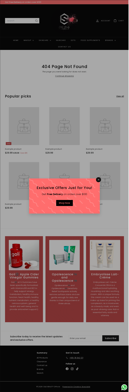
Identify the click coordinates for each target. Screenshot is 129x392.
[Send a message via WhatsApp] (122, 387)
